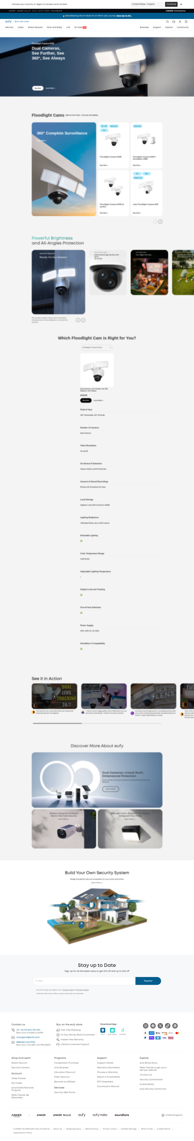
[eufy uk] (9, 21)
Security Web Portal (64, 1092)
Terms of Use (68, 990)
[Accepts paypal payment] (145, 1038)
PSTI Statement (105, 1082)
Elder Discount (62, 1077)
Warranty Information (108, 1068)
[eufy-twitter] (160, 1026)
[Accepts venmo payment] (158, 1038)
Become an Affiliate (64, 1082)
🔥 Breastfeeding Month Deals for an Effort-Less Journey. (97, 16)
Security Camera (20, 1068)
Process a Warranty (107, 1072)
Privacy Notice (83, 990)
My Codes (16, 1083)
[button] (181, 4)
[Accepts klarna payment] (171, 1038)
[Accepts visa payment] (164, 1038)
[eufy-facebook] (153, 1026)
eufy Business (61, 1068)
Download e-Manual (108, 1086)
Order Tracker (18, 1078)
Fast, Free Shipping (71, 1030)
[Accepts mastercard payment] (177, 1033)
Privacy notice (110, 1129)
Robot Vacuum (19, 1063)
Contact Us (146, 1075)
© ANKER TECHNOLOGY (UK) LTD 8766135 (31, 1129)
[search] (167, 21)
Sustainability (147, 1084)
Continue (171, 4)
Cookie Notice (163, 1129)
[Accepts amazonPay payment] (145, 1033)
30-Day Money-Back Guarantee (78, 1035)
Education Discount (64, 1072)
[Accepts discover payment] (164, 1033)
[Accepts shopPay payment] (152, 1038)
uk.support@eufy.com (28, 1037)
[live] (173, 21)
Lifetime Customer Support (75, 1044)
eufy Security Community (153, 1089)
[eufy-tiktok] (167, 1026)
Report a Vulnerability (108, 1077)
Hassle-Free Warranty (72, 1040)
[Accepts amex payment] (152, 1033)
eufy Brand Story (148, 1063)
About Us (57, 1129)
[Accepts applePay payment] (158, 1033)
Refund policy (92, 1129)
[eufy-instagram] (145, 1026)
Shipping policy (73, 1129)
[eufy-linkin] (175, 1026)
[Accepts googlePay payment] (171, 1033)
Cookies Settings (129, 1129)
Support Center (105, 1063)
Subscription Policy (23, 1133)
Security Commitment (151, 1080)
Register (148, 981)
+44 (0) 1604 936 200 (30, 1030)
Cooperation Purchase (66, 1063)
